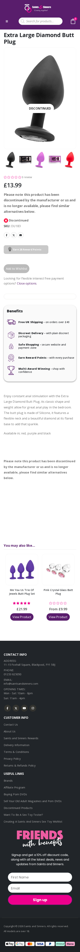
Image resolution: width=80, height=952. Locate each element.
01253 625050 (12, 674)
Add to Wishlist (16, 269)
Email (21, 235)
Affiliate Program (14, 787)
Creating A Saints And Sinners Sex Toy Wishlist (33, 821)
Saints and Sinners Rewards (21, 738)
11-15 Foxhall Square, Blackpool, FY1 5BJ (29, 664)
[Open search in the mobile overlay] (41, 21)
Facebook (7, 235)
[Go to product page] (22, 569)
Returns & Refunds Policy (20, 765)
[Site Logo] (37, 8)
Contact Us (11, 724)
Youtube (24, 708)
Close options (27, 283)
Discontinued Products (18, 808)
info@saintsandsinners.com (21, 683)
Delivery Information (16, 745)
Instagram (32, 708)
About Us (10, 731)
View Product (21, 617)
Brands (8, 780)
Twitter (14, 235)
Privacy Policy (12, 758)
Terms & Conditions (16, 752)
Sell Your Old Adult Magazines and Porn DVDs (33, 801)
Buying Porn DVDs (15, 794)
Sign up (40, 899)
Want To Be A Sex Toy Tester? (23, 814)
